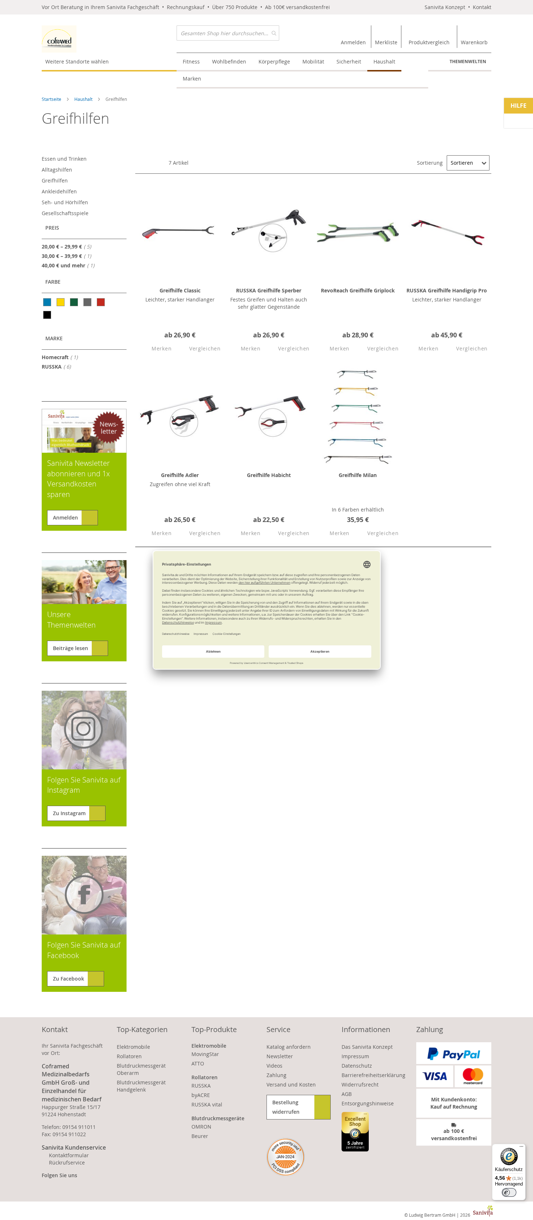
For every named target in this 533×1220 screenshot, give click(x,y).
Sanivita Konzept (445, 7)
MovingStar (205, 1054)
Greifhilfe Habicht (269, 475)
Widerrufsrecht (360, 1084)
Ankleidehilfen (59, 191)
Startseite (52, 99)
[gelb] (61, 302)
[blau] (48, 302)
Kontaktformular (69, 1155)
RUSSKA (58, 366)
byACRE (200, 1095)
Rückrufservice (67, 1162)
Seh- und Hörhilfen (65, 202)
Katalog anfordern (288, 1046)
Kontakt (482, 7)
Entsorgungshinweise (368, 1103)
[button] (155, 348)
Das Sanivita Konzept (367, 1046)
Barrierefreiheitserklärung (373, 1075)
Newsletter (279, 1056)
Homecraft (62, 357)
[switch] (509, 1192)
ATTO (197, 1063)
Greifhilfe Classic (180, 290)
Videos (274, 1065)
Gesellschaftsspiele (65, 213)
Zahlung (276, 1075)
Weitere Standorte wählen (77, 61)
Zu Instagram (69, 813)
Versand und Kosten (291, 1084)
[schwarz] (48, 314)
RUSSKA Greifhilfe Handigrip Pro (446, 290)
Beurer (199, 1136)
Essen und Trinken (64, 158)
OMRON (201, 1126)
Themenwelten (468, 61)
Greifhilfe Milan (358, 475)
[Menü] (521, 1148)
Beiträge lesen (70, 648)
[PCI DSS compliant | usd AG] (285, 1157)
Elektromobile (133, 1046)
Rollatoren (129, 1056)
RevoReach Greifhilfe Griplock (358, 290)
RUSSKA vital (206, 1104)
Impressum (355, 1056)
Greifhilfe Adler (180, 475)
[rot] (101, 302)
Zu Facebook (68, 978)
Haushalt (84, 99)
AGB (347, 1093)
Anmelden (65, 517)
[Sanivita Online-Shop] (109, 39)
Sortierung (430, 162)
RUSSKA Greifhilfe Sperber (268, 290)
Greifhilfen (55, 180)
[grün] (74, 302)
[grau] (88, 302)
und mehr (70, 265)
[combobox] (228, 33)
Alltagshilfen (57, 169)
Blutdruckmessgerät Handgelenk (141, 1086)
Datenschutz (357, 1065)
